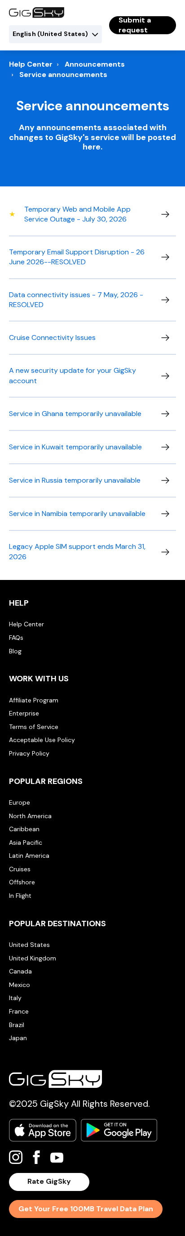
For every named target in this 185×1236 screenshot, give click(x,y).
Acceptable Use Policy (42, 740)
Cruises (20, 869)
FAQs (16, 638)
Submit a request (135, 25)
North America (30, 816)
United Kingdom (32, 958)
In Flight (20, 896)
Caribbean (24, 829)
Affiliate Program (33, 700)
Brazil (16, 1025)
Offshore (22, 882)
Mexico (19, 985)
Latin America (29, 855)
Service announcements (63, 74)
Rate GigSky (49, 1181)
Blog (15, 651)
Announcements (95, 64)
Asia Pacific (25, 842)
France (19, 1011)
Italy (15, 998)
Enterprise (24, 713)
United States (29, 945)
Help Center (31, 64)
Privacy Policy (29, 753)
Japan (18, 1038)
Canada (20, 971)
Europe (19, 802)
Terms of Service (33, 727)
